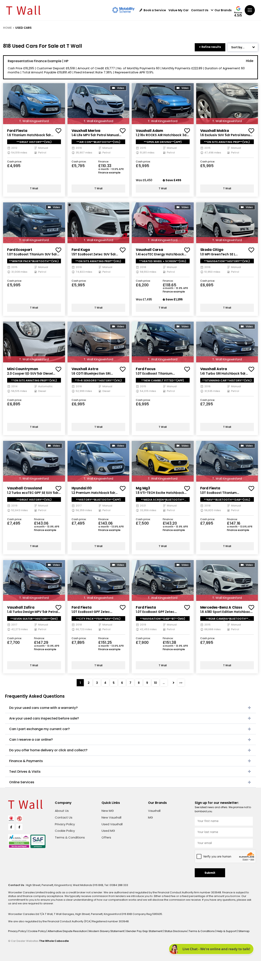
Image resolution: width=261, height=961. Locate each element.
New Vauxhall (111, 817)
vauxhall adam (149, 130)
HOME (7, 28)
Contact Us (199, 10)
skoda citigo (211, 249)
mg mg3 (143, 488)
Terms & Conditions (70, 837)
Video (120, 88)
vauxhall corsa (149, 249)
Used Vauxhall (112, 824)
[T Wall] (23, 10)
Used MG (108, 831)
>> (180, 683)
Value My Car (178, 10)
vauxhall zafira (20, 607)
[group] (34, 103)
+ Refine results (210, 47)
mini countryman (22, 368)
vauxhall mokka (214, 130)
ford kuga (81, 249)
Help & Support (227, 931)
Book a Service (155, 10)
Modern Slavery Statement (107, 931)
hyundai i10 (82, 488)
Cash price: (14, 161)
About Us (62, 811)
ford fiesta (17, 130)
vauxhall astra (85, 368)
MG (150, 817)
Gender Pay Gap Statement (144, 931)
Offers (106, 837)
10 (155, 683)
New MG (108, 811)
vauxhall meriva (86, 130)
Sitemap (244, 931)
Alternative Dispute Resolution (68, 931)
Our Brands (223, 10)
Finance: (103, 161)
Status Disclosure (176, 931)
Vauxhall (154, 811)
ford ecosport (19, 249)
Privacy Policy (65, 824)
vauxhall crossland (24, 488)
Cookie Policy (65, 831)
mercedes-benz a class (221, 607)
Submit (210, 873)
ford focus (146, 368)
